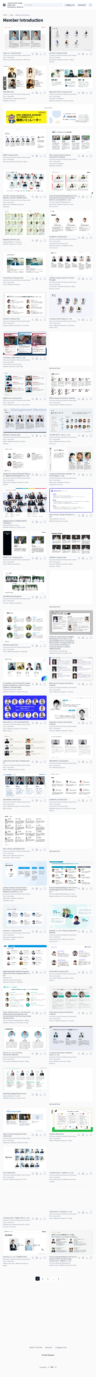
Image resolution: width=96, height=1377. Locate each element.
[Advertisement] (71, 348)
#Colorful (19, 244)
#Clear (12, 900)
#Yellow (51, 327)
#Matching (6, 60)
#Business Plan (7, 978)
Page (11, 15)
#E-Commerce (53, 286)
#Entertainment (7, 98)
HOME (5, 15)
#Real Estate (6, 204)
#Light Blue (6, 101)
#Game (17, 525)
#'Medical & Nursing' (55, 939)
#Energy (5, 325)
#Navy (69, 441)
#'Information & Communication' (58, 243)
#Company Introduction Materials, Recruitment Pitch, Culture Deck (16, 56)
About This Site (35, 1347)
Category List (69, 5)
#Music (5, 769)
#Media (5, 441)
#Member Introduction (16, 60)
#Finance (62, 519)
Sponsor (48, 1347)
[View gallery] (37, 54)
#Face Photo (25, 325)
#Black (72, 60)
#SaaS (5, 284)
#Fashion (17, 1096)
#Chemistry (18, 242)
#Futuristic (52, 444)
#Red (24, 60)
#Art (50, 767)
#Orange (65, 521)
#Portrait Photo (25, 806)
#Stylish (51, 62)
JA (48, 1367)
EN (52, 1367)
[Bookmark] (45, 54)
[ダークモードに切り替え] (90, 5)
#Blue (4, 731)
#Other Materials (54, 519)
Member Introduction (23, 15)
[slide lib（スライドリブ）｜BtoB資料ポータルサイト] (69, 117)
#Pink (72, 204)
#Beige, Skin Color (68, 245)
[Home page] (4, 5)
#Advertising (63, 651)
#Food (51, 1061)
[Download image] (41, 54)
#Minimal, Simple (54, 289)
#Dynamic (13, 101)
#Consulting (52, 978)
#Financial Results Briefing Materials (59, 202)
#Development (7, 1224)
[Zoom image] (33, 54)
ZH (55, 1367)
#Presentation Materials (10, 689)
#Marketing (52, 60)
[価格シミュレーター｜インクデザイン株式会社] (26, 117)
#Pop (28, 60)
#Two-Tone (70, 692)
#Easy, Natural (53, 206)
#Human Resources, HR (55, 1179)
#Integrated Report (8, 242)
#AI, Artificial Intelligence (56, 98)
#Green (65, 101)
